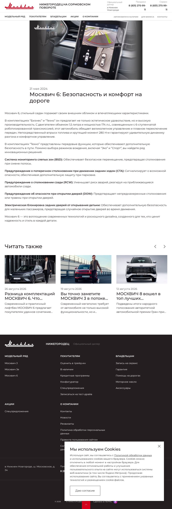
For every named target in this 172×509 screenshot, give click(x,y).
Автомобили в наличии (126, 17)
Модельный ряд (15, 16)
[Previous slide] (155, 246)
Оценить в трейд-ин (73, 363)
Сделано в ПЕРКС (102, 501)
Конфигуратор (69, 381)
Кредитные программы (75, 375)
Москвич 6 (11, 375)
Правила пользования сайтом (79, 439)
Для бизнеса (147, 17)
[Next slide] (164, 246)
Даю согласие (85, 490)
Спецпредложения (72, 388)
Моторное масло (126, 381)
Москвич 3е (12, 369)
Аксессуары (123, 388)
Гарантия (121, 369)
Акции (75, 16)
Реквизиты (67, 423)
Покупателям (37, 16)
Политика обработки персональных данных (82, 431)
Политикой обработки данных (133, 455)
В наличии (66, 369)
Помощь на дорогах (128, 375)
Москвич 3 (11, 363)
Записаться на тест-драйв (76, 394)
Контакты (162, 17)
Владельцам (58, 16)
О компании (90, 16)
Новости (65, 417)
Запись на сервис (127, 363)
